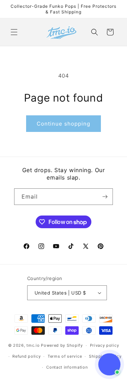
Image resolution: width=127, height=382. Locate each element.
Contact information (66, 367)
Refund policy (26, 356)
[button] (14, 32)
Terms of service (65, 356)
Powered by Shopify (62, 345)
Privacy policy (104, 345)
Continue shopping (63, 123)
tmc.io (33, 345)
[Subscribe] (105, 196)
